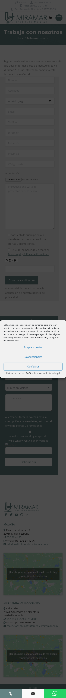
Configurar (33, 366)
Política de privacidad (36, 373)
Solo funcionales (33, 356)
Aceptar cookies (33, 347)
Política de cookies (15, 373)
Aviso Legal (54, 373)
